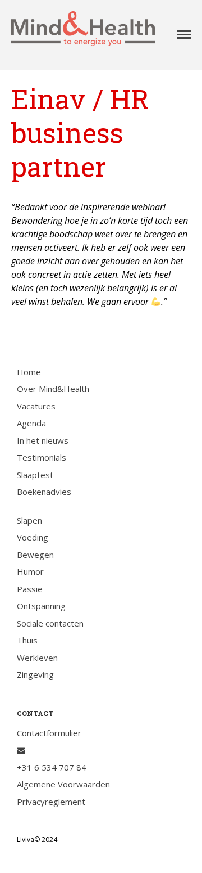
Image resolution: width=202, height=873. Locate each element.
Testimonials (41, 457)
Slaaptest (35, 474)
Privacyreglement (51, 801)
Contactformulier (49, 733)
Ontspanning (41, 605)
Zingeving (35, 674)
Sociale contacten (50, 623)
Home (29, 371)
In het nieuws (42, 440)
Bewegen (35, 554)
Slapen (29, 520)
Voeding (32, 537)
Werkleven (37, 657)
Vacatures (36, 406)
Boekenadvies (44, 491)
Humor (30, 571)
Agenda (31, 423)
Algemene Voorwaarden (63, 784)
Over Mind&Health (53, 388)
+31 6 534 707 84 (51, 767)
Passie (30, 589)
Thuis (27, 640)
